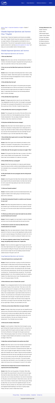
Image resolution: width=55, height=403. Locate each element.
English (21, 27)
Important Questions (14, 27)
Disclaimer (33, 395)
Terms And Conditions (25, 395)
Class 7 (6, 27)
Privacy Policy (16, 395)
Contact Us (39, 395)
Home (2, 27)
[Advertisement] (27, 14)
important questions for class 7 (23, 45)
